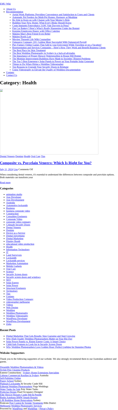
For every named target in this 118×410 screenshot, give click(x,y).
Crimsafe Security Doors (18, 224)
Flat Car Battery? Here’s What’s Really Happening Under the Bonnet (45, 28)
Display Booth (13, 241)
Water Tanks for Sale (10, 389)
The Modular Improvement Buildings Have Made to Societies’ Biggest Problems (51, 58)
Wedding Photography (17, 313)
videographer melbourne (18, 302)
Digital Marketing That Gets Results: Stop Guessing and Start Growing (40, 336)
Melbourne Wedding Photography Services (21, 405)
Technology (12, 291)
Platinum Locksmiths (10, 383)
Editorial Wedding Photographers (16, 386)
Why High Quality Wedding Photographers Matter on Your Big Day (39, 338)
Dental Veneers (7, 156)
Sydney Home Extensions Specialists (41, 372)
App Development (15, 200)
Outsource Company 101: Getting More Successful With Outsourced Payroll (49, 42)
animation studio (14, 194)
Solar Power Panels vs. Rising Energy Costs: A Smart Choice (36, 341)
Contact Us (11, 75)
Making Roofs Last (21, 36)
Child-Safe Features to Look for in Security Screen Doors (34, 344)
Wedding (10, 310)
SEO (8, 280)
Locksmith (11, 258)
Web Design (12, 307)
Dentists (19, 156)
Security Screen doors (16, 274)
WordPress (17, 408)
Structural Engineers (16, 288)
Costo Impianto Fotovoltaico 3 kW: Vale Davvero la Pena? (40, 25)
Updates (10, 72)
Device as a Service (15, 233)
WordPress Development (18, 321)
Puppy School (7, 381)
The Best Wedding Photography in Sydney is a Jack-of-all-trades (43, 53)
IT (7, 252)
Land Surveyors (14, 255)
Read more (5, 182)
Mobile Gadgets (14, 266)
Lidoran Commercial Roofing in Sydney (19, 375)
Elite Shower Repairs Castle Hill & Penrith (20, 394)
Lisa (16, 169)
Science (10, 271)
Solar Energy (12, 282)
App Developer (13, 197)
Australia (10, 202)
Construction (12, 213)
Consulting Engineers (16, 216)
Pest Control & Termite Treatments (26, 403)
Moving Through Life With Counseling (31, 39)
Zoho (8, 324)
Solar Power (12, 285)
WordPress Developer (16, 318)
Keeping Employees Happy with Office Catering (36, 31)
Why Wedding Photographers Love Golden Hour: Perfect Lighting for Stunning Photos (48, 347)
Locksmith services (15, 260)
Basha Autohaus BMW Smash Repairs (19, 397)
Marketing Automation (17, 263)
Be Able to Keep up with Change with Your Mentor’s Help (41, 20)
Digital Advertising (15, 235)
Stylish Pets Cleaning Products (15, 370)
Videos (9, 304)
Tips (43, 156)
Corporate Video (14, 219)
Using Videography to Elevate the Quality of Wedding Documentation (46, 69)
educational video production (20, 244)
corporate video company (18, 222)
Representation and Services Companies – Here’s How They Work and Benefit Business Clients (59, 47)
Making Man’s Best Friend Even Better (31, 34)
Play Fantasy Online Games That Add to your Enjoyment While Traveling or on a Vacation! (56, 45)
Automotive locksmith (17, 205)
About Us (11, 9)
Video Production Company (19, 299)
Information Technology (18, 249)
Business (10, 208)
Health (27, 156)
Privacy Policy (46, 408)
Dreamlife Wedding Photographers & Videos (21, 367)
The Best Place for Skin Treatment (29, 50)
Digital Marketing (14, 238)
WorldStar (32, 408)
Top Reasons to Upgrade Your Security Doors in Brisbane (40, 67)
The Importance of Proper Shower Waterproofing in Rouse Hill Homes (46, 56)
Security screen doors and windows (23, 277)
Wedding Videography (17, 315)
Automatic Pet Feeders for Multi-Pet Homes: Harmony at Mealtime (44, 17)
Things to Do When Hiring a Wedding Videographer (37, 64)
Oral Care (35, 156)
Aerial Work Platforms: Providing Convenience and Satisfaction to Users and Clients (53, 14)
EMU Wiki (5, 3)
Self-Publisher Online (10, 378)
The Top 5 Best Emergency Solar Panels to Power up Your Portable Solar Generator (53, 61)
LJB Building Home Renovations (16, 400)
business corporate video (18, 211)
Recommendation (14, 11)
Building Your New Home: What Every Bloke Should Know (42, 22)
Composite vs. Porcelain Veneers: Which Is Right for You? (46, 163)
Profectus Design (8, 392)
